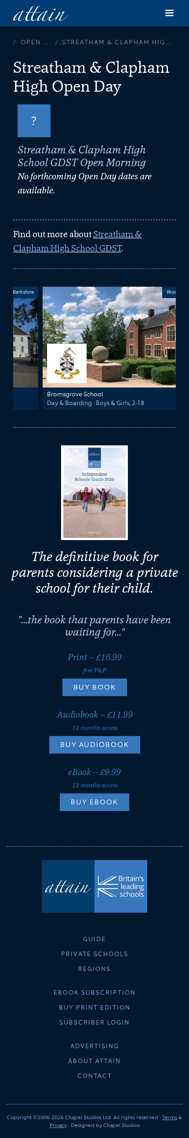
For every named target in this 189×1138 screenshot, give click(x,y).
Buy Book (94, 687)
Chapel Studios (121, 1125)
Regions (94, 968)
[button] (169, 13)
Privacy (58, 1125)
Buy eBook (94, 802)
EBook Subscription (95, 992)
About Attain (94, 1060)
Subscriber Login (94, 1022)
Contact (94, 1075)
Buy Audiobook (94, 744)
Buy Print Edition (95, 1007)
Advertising (94, 1045)
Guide (94, 938)
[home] (40, 13)
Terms (169, 1117)
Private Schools (94, 953)
